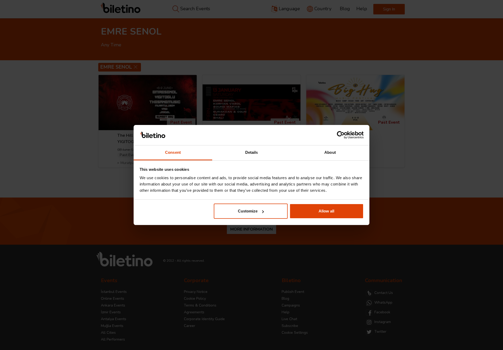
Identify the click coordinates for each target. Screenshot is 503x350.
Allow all (326, 211)
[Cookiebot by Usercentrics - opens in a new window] (341, 135)
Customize (248, 211)
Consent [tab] (173, 152)
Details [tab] (251, 152)
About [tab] (330, 152)
